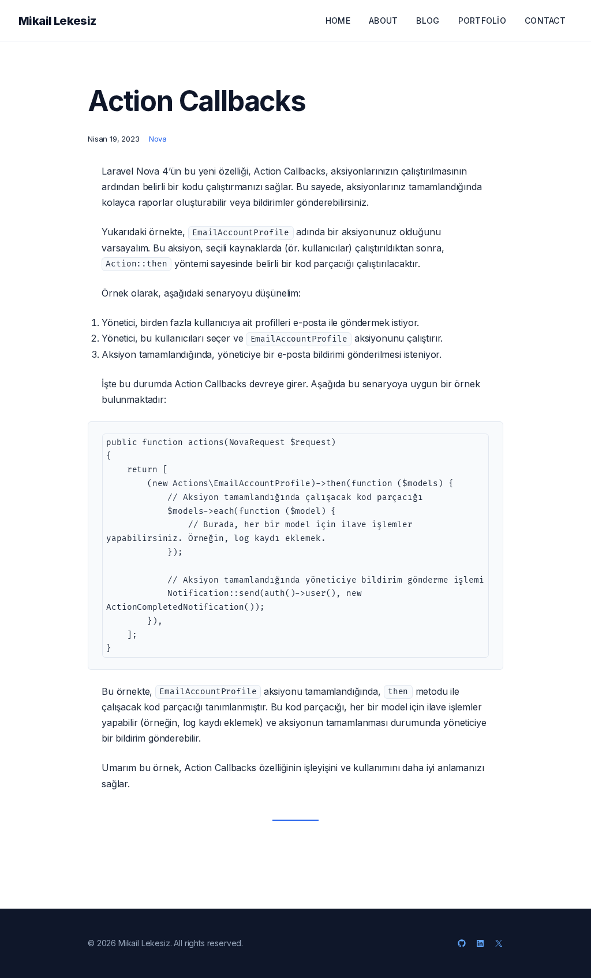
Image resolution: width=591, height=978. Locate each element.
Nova (158, 138)
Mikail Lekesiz (57, 21)
